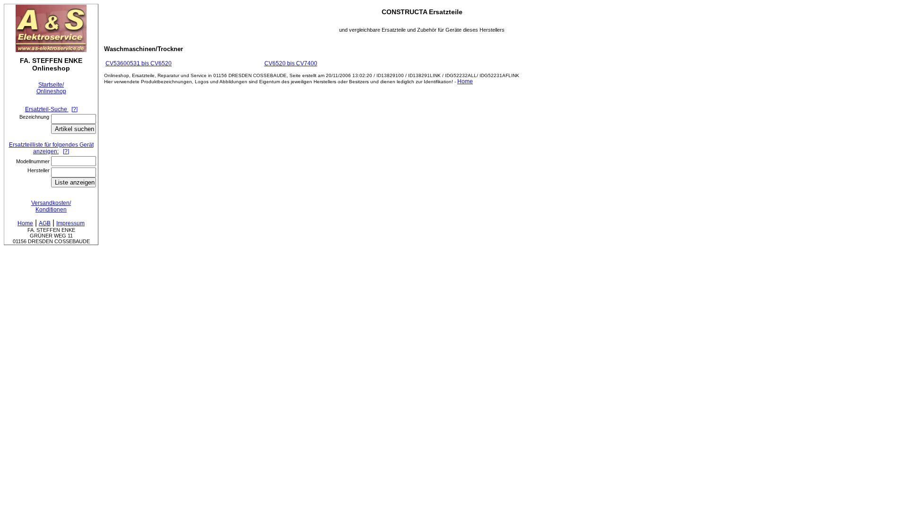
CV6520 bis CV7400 (290, 63)
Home (465, 81)
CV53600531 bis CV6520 (138, 63)
